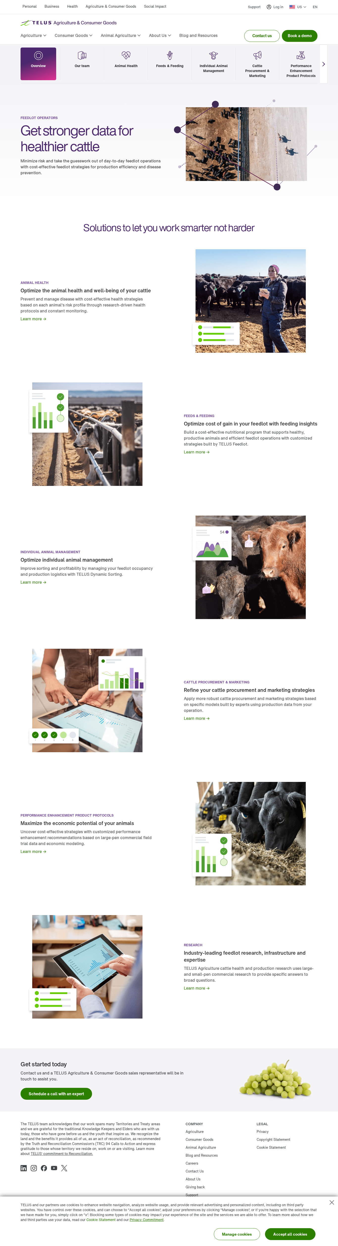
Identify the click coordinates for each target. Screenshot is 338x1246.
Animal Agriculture (201, 1147)
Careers (192, 1163)
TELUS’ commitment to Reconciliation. (62, 1153)
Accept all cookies (290, 1234)
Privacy (263, 1131)
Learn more (31, 319)
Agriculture (195, 1131)
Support (254, 6)
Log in (278, 6)
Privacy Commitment (147, 1219)
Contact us (262, 36)
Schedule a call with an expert (56, 1094)
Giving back (195, 1187)
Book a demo (300, 36)
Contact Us (195, 1171)
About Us (193, 1179)
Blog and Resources (202, 1155)
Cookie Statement (101, 1219)
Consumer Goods (199, 1139)
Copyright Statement (273, 1139)
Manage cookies (237, 1234)
